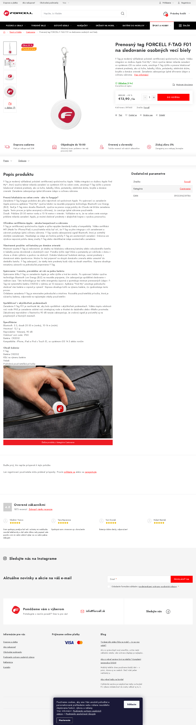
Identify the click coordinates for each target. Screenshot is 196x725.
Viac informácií (141, 74)
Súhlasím (131, 704)
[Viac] (184, 26)
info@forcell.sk (95, 611)
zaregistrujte (91, 472)
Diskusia (22, 160)
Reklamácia (8, 662)
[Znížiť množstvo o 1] (145, 97)
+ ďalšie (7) (10, 107)
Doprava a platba (10, 2)
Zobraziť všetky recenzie (41, 509)
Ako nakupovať (29, 2)
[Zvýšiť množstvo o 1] (153, 97)
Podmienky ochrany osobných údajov (19, 657)
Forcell (147, 107)
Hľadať (122, 13)
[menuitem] (15, 26)
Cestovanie (185, 188)
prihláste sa (69, 472)
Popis (6, 160)
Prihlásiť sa (181, 579)
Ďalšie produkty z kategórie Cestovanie (58, 442)
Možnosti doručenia (184, 84)
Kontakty (6, 667)
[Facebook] (168, 611)
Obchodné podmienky (49, 2)
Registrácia (186, 2)
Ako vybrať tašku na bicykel (112, 679)
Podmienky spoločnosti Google (80, 713)
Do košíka (173, 97)
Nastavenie (64, 720)
